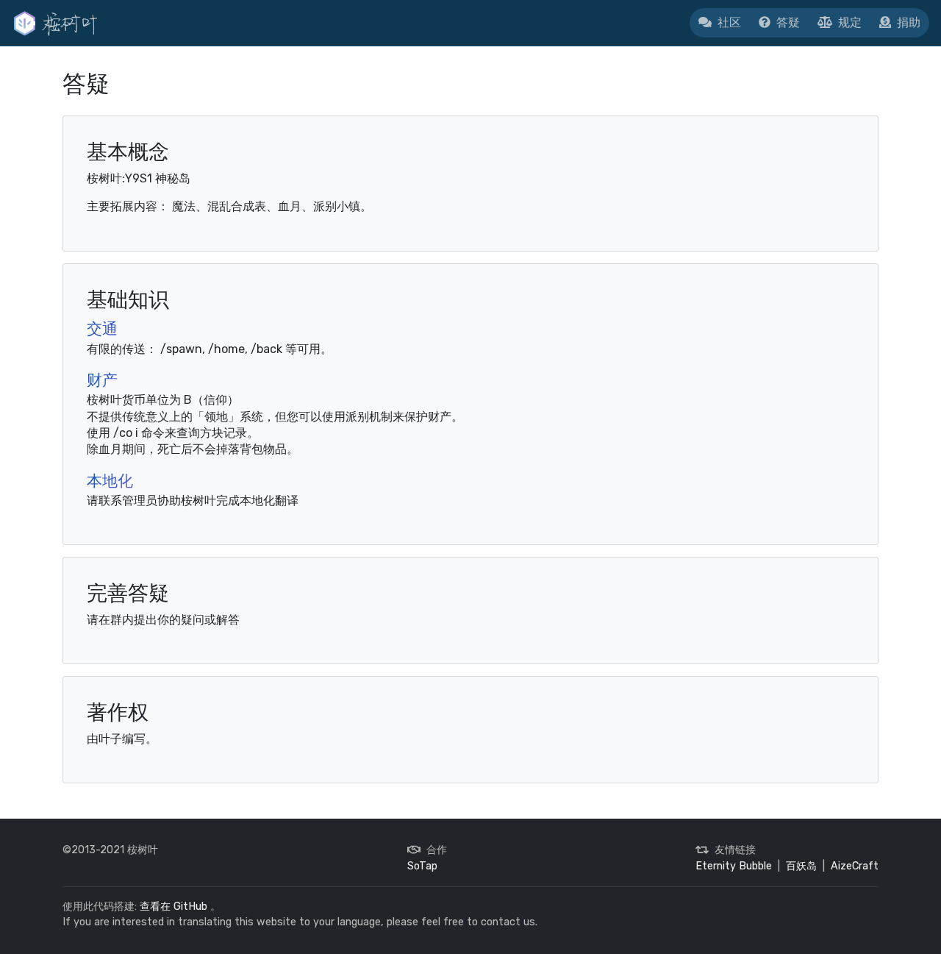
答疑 (788, 22)
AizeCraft (855, 866)
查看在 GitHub (173, 906)
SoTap (422, 866)
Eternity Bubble (733, 866)
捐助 (908, 22)
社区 (729, 22)
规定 (850, 22)
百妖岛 (801, 866)
